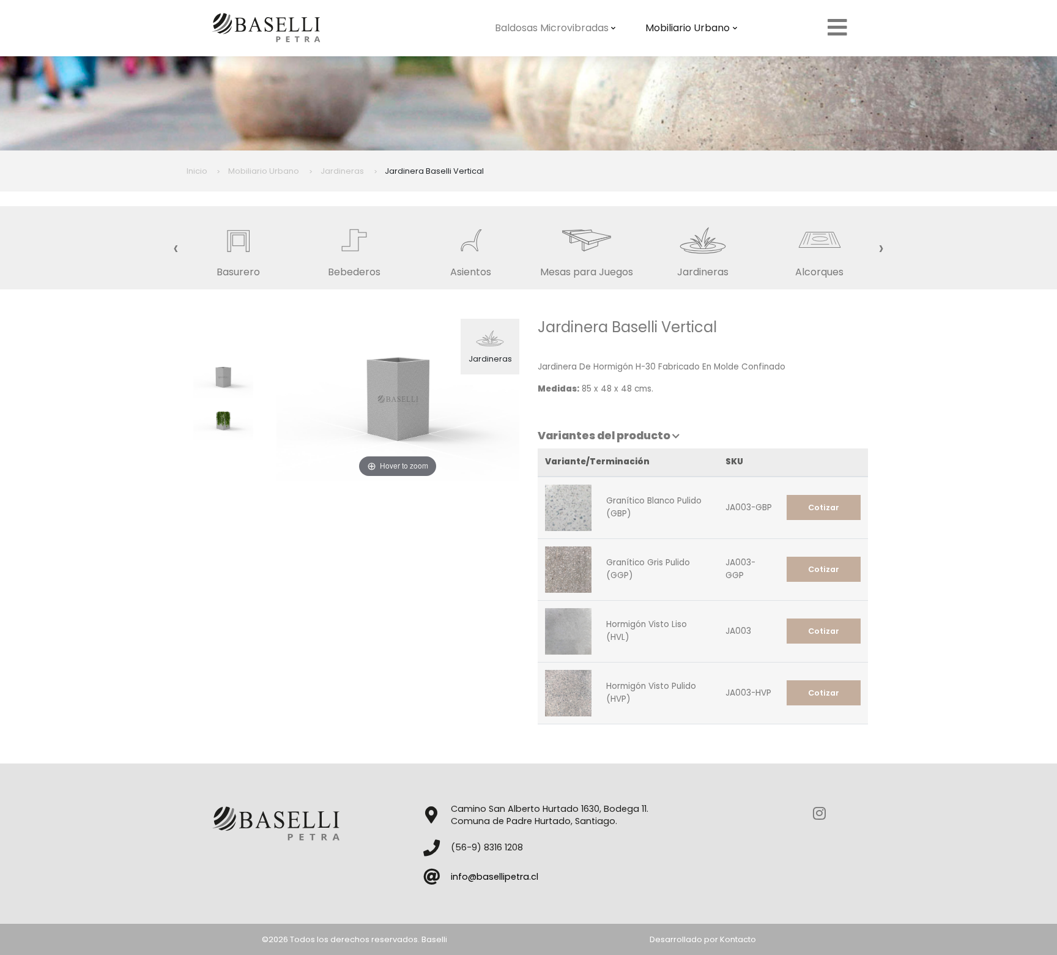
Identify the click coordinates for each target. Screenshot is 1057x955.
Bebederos (354, 272)
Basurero (238, 272)
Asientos (470, 272)
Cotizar (823, 507)
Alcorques (819, 272)
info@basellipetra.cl (494, 877)
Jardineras (703, 272)
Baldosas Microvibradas (552, 28)
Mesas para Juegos (586, 272)
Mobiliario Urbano (687, 28)
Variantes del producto (605, 435)
